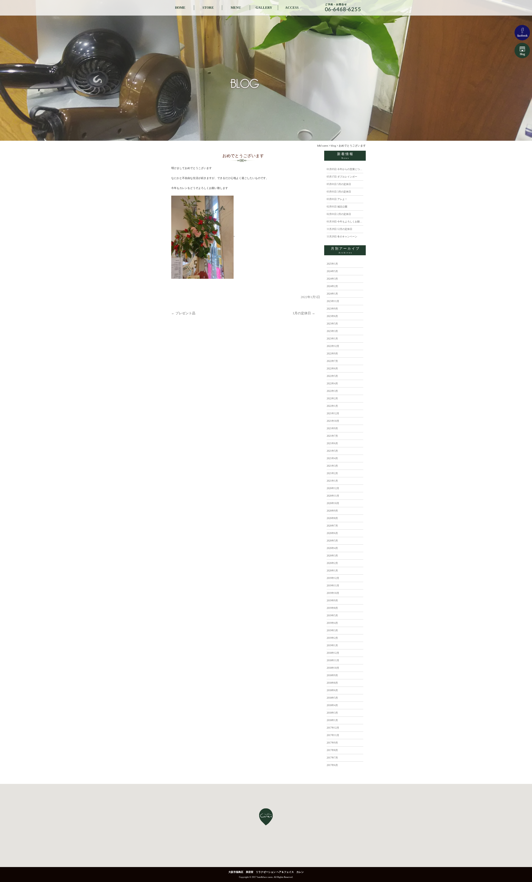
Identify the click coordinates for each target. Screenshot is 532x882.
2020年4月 (332, 548)
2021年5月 (332, 450)
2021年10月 (333, 420)
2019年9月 (332, 600)
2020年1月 (332, 570)
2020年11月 (333, 495)
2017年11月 (333, 735)
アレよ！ (337, 199)
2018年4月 (332, 705)
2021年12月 (333, 413)
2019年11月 (333, 585)
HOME (180, 7)
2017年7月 (332, 757)
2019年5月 (332, 615)
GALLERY (264, 7)
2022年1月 (332, 406)
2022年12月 (333, 346)
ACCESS (292, 7)
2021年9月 (332, 428)
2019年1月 (332, 645)
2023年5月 (332, 323)
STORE (208, 7)
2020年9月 (332, 510)
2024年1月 (332, 293)
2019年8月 (332, 608)
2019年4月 (332, 623)
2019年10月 (333, 593)
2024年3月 (332, 278)
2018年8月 (332, 682)
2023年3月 (332, 331)
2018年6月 (332, 690)
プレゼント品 (183, 313)
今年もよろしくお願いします (348, 221)
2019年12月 (333, 578)
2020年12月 (333, 488)
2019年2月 (332, 638)
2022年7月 (332, 361)
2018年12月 (333, 652)
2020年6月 (332, 533)
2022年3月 (332, 391)
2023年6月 (332, 316)
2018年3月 (332, 712)
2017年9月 (332, 742)
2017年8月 (332, 750)
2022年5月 (332, 376)
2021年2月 (332, 473)
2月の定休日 (339, 214)
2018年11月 (333, 660)
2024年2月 (332, 286)
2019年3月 (332, 630)
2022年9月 (332, 353)
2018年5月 (332, 697)
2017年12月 (333, 727)
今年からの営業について (346, 169)
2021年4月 (332, 458)
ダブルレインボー (342, 176)
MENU (236, 7)
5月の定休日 (339, 184)
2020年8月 (332, 518)
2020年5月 (332, 540)
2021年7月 (332, 435)
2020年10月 (333, 503)
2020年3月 (332, 555)
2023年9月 (332, 308)
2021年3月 (332, 465)
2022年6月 (332, 368)
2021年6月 (332, 443)
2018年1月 (332, 720)
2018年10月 (333, 667)
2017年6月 (332, 765)
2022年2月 (332, 398)
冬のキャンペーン (342, 236)
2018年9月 (332, 675)
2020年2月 (332, 563)
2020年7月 (332, 525)
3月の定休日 (339, 191)
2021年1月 (332, 480)
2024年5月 (332, 271)
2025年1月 (332, 263)
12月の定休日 (339, 229)
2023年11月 (333, 301)
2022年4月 (332, 383)
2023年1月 (332, 338)
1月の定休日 (304, 313)
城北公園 (337, 206)
